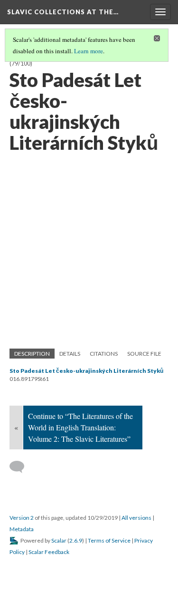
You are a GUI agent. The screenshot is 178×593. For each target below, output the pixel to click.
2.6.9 (75, 540)
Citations (104, 353)
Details (69, 353)
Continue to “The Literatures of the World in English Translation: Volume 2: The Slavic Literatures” (80, 427)
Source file (144, 353)
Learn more (88, 51)
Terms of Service (109, 540)
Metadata (21, 529)
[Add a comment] (21, 467)
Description (32, 353)
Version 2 (21, 517)
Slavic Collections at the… (63, 12)
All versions (136, 517)
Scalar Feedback (48, 551)
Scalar (58, 540)
